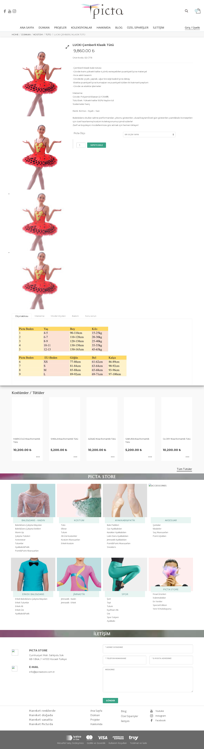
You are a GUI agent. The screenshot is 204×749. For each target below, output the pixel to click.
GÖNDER (110, 700)
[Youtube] (9, 11)
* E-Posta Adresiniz (161, 658)
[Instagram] (14, 11)
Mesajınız (110, 670)
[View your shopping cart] (198, 11)
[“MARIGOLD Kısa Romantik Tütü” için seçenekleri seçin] (38, 457)
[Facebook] (4, 11)
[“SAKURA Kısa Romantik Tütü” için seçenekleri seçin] (150, 457)
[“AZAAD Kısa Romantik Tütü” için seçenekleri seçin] (112, 457)
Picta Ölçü (79, 133)
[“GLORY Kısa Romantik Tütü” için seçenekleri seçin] (187, 457)
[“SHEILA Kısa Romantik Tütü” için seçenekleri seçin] (75, 457)
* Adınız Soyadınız (114, 647)
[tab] (22, 316)
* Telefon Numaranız (115, 658)
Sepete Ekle (96, 145)
